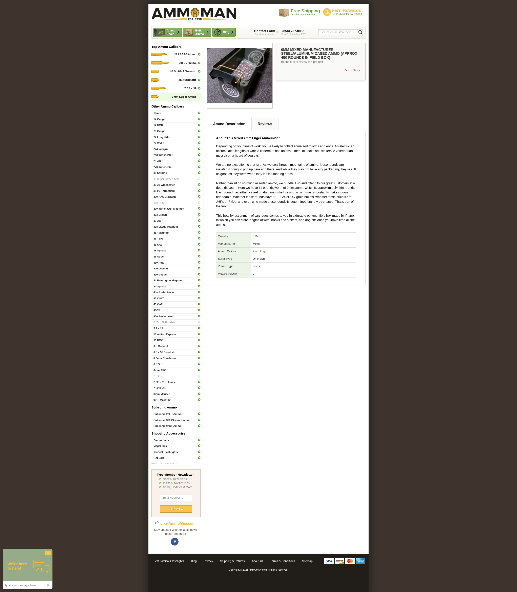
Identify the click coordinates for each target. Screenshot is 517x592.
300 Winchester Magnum (168, 208)
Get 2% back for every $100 (347, 12)
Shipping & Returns (232, 561)
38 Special (159, 250)
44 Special (159, 286)
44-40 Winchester (164, 292)
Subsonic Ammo (164, 407)
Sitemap (307, 561)
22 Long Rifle (161, 137)
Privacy (208, 561)
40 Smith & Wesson (183, 71)
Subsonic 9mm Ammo (167, 425)
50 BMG (158, 340)
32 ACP (158, 220)
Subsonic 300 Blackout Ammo (172, 420)
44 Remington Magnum (168, 280)
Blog (226, 32)
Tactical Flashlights (165, 452)
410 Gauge (160, 274)
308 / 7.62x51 (188, 62)
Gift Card (159, 457)
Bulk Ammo (199, 32)
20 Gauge (159, 131)
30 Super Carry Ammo (166, 178)
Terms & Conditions (282, 561)
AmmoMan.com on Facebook (175, 542)
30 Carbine (160, 172)
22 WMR (158, 143)
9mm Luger (260, 251)
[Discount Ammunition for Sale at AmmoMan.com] (193, 14)
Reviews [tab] (265, 124)
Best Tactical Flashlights (168, 561)
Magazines (160, 445)
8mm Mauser (161, 394)
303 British (160, 214)
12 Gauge (159, 119)
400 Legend (160, 268)
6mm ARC (159, 370)
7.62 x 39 (190, 88)
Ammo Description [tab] (229, 124)
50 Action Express (164, 334)
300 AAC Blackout (164, 196)
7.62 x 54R (159, 387)
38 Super (159, 256)
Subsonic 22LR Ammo (167, 414)
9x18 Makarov (161, 399)
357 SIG (158, 238)
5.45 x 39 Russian (164, 322)
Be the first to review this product (302, 61)
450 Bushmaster (163, 316)
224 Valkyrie (160, 149)
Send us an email (264, 32)
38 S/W (157, 244)
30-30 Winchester (164, 184)
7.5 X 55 (158, 376)
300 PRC (158, 202)
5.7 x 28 (158, 328)
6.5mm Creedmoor (165, 358)
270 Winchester (162, 167)
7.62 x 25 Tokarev (164, 382)
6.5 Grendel (160, 346)
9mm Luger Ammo (184, 96)
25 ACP (158, 161)
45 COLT (158, 298)
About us (257, 561)
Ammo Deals (171, 32)
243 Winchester (162, 154)
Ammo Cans (161, 440)
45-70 (156, 310)
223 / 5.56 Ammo (185, 54)
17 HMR (158, 125)
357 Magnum (161, 232)
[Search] (360, 32)
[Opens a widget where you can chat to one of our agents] (27, 569)
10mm (157, 113)
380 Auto (158, 262)
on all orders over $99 (305, 12)
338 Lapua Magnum (165, 226)
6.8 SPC (158, 364)
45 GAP (158, 304)
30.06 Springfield (164, 190)
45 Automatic (188, 79)
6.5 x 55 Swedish (163, 352)
